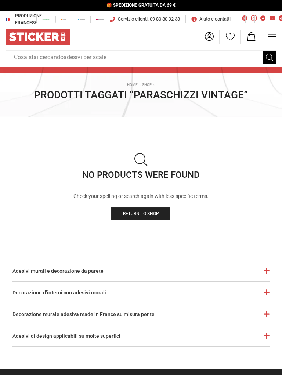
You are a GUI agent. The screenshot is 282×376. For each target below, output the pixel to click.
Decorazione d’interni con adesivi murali (59, 293)
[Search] (269, 57)
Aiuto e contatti (215, 19)
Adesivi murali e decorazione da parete (58, 271)
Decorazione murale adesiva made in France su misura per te (83, 314)
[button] (209, 37)
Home (132, 85)
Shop (147, 85)
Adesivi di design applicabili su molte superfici (66, 336)
